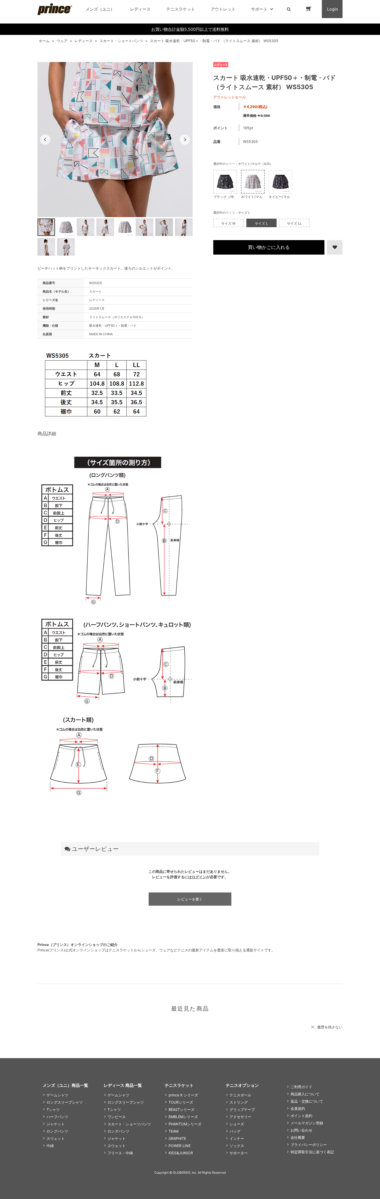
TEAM (173, 1131)
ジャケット (56, 1124)
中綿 (50, 1145)
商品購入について (305, 1094)
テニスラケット (180, 9)
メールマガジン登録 (307, 1123)
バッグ (235, 1131)
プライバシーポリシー (309, 1144)
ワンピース (117, 1116)
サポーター (239, 1153)
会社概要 (298, 1137)
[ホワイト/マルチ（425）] (115, 139)
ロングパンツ (57, 1131)
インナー (237, 1138)
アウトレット (223, 9)
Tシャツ (53, 1109)
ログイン (199, 877)
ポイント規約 (301, 1115)
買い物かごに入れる (269, 247)
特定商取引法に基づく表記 (312, 1152)
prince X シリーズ (183, 1095)
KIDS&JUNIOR (181, 1153)
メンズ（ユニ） (100, 9)
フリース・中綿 (120, 1153)
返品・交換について (307, 1101)
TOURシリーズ (181, 1102)
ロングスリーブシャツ (65, 1102)
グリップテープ (242, 1109)
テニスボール (240, 1095)
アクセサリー (240, 1116)
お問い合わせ (301, 1130)
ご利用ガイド (301, 1087)
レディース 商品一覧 (123, 1085)
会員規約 (298, 1108)
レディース (140, 9)
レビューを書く (190, 899)
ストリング (239, 1102)
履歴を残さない (330, 1027)
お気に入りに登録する (334, 247)
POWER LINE (180, 1145)
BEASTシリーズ (181, 1109)
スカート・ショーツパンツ (129, 1124)
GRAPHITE (177, 1138)
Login (332, 9)
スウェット (56, 1138)
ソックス (237, 1145)
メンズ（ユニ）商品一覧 (65, 1085)
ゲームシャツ (57, 1095)
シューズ (237, 1124)
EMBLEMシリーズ (183, 1116)
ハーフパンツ (57, 1116)
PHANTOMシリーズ (185, 1124)
